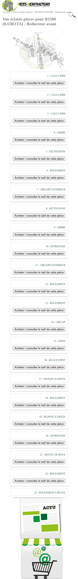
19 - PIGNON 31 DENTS (52, 416)
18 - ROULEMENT (55, 398)
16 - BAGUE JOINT (54, 360)
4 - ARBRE (59, 132)
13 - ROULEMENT (55, 303)
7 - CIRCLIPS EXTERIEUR (51, 189)
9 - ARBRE (59, 227)
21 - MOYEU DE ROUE (52, 454)
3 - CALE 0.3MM (56, 113)
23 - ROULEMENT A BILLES (49, 492)
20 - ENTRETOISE (55, 435)
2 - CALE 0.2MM (56, 94)
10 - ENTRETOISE (55, 246)
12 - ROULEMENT (55, 284)
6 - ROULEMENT (56, 170)
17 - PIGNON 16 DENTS (52, 379)
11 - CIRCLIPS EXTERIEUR (50, 265)
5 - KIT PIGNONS (55, 151)
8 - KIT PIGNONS (55, 208)
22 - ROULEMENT (55, 473)
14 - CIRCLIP (58, 322)
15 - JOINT (59, 341)
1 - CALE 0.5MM (56, 75)
